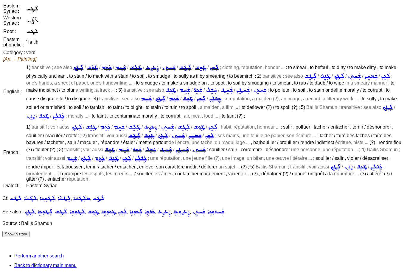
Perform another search (39, 255)
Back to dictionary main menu (45, 265)
